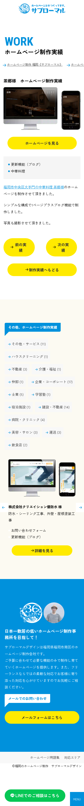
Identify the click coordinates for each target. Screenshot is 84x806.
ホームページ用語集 (45, 757)
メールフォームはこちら (42, 717)
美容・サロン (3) (25, 432)
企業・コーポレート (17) (54, 381)
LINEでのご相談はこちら (37, 795)
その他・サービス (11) (29, 343)
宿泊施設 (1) (21, 406)
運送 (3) (55, 432)
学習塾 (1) (42, 394)
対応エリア (72, 757)
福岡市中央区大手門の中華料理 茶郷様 (34, 186)
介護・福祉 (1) (50, 369)
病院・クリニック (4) (28, 419)
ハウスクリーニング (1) (30, 356)
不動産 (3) (19, 369)
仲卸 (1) (17, 381)
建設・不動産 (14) (56, 406)
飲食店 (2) (19, 444)
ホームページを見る (42, 143)
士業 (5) (18, 394)
